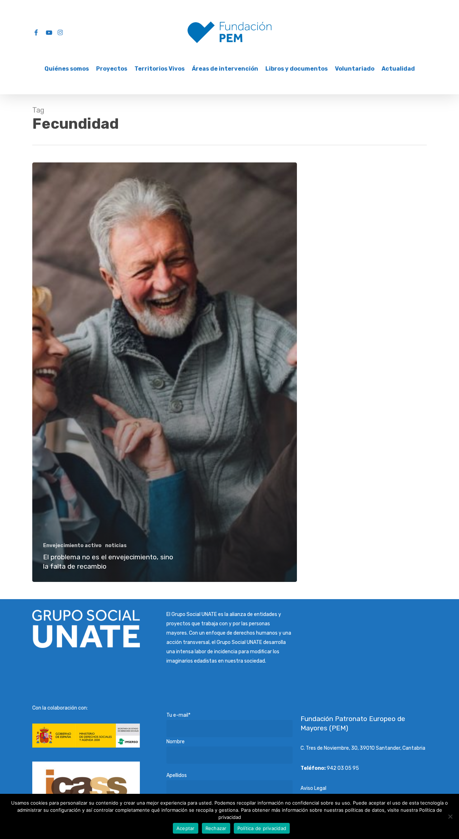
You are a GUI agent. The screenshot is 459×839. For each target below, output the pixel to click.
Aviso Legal (313, 788)
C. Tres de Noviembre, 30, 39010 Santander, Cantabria (363, 748)
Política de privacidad (262, 828)
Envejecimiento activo (72, 545)
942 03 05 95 (343, 768)
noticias (116, 545)
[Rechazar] (450, 816)
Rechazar (216, 828)
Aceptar (185, 828)
